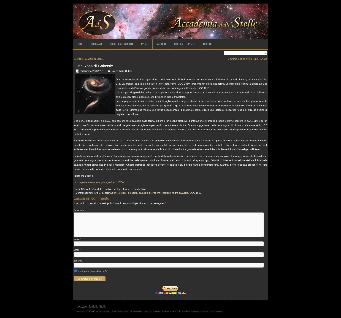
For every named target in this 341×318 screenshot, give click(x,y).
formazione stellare (116, 192)
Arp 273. (99, 192)
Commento (79, 210)
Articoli (161, 44)
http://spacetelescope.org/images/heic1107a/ (99, 182)
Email (77, 250)
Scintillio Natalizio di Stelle (88, 58)
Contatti (208, 44)
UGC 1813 (195, 192)
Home (80, 44)
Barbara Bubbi (123, 70)
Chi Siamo (96, 44)
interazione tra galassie (175, 192)
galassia (132, 192)
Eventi (144, 44)
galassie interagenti (150, 192)
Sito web (78, 261)
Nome (77, 239)
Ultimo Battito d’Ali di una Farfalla (248, 58)
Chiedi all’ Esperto (184, 44)
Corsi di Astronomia (121, 44)
